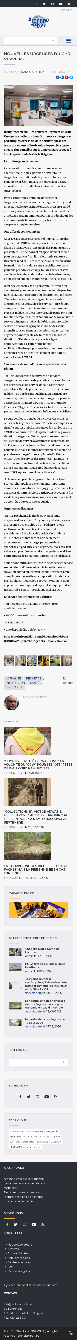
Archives (13, 1249)
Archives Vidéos (18, 1253)
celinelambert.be (28, 1335)
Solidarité (14, 687)
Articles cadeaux (49, 1136)
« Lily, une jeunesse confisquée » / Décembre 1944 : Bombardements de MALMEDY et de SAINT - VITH (46, 984)
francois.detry (31, 72)
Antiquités (52, 1131)
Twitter (71, 77)
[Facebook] (36, 4)
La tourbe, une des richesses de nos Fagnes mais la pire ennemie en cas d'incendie (36, 869)
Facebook (58, 77)
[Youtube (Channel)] (60, 4)
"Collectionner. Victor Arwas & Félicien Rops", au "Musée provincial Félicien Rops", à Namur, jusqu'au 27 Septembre (36, 817)
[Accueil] (38, 28)
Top (70, 1334)
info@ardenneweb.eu (18, 1304)
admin (29, 956)
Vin (39, 1146)
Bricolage (42, 1141)
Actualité (13, 678)
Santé (34, 683)
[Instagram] (53, 4)
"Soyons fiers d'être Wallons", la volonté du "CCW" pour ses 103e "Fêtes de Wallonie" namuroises (38, 764)
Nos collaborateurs (20, 1244)
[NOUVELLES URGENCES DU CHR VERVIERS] (9, 660)
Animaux (38, 1131)
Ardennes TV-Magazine (23, 1136)
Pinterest (67, 77)
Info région (15, 683)
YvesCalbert (14, 773)
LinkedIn (62, 77)
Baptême (15, 1141)
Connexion (67, 10)
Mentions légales (19, 1271)
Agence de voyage (20, 1131)
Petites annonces (19, 1262)
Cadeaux (56, 1141)
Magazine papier (38, 910)
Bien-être (33, 678)
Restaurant (17, 1146)
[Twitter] (44, 4)
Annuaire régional (19, 1258)
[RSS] (69, 4)
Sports (31, 1146)
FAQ (10, 1267)
